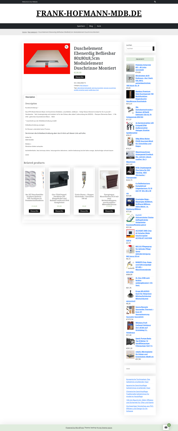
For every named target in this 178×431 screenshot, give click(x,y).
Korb (99, 26)
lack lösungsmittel (97, 88)
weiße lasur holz (94, 90)
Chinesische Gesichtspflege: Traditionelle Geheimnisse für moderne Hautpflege (137, 394)
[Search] (153, 48)
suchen (129, 45)
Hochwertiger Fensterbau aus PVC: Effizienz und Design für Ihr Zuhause (139, 408)
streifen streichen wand (81, 90)
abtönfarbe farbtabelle (84, 88)
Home (24, 32)
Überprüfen (79, 77)
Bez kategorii (32, 32)
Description (30, 97)
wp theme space (105, 428)
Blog (91, 26)
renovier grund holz (110, 88)
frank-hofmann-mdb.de (89, 13)
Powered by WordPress (75, 428)
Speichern (81, 26)
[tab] (30, 97)
